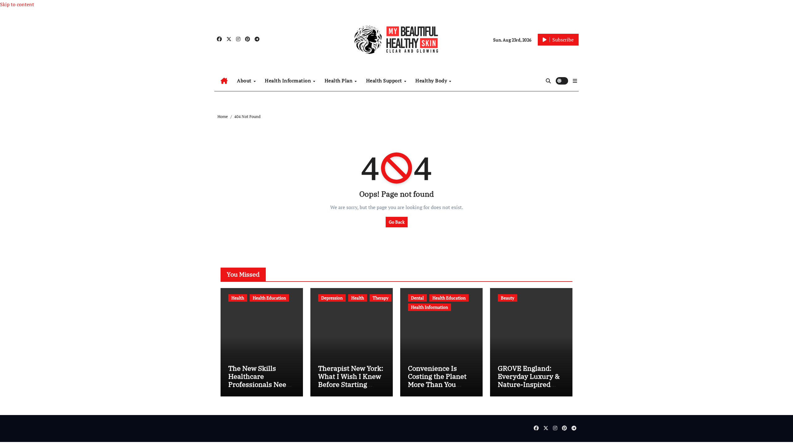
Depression (332, 298)
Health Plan (339, 80)
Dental (417, 298)
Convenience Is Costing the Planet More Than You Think (437, 380)
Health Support (385, 80)
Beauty (507, 298)
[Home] (224, 81)
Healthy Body (432, 80)
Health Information (289, 80)
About (245, 80)
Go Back (397, 222)
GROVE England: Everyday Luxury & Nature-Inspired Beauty (529, 380)
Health (237, 298)
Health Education (269, 298)
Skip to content (17, 4)
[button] (575, 81)
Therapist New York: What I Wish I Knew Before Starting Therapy (350, 380)
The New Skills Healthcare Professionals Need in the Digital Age (259, 380)
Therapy (380, 298)
